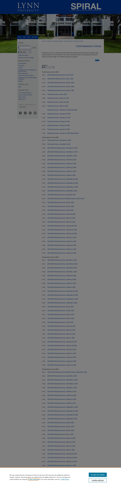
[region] (60, 477)
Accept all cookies (98, 475)
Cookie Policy (64, 479)
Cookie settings (33, 479)
